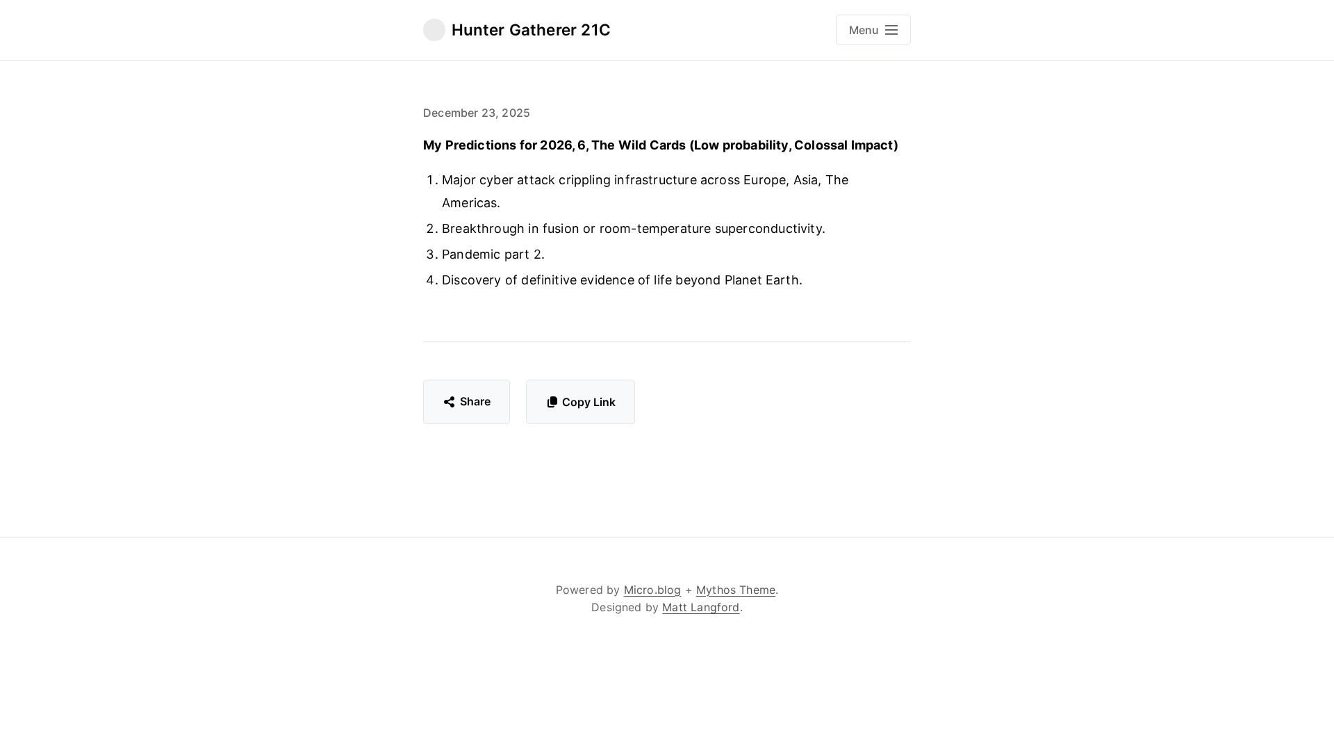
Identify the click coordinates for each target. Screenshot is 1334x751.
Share (475, 401)
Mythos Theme (735, 590)
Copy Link (589, 402)
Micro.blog (653, 590)
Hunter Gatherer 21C (531, 29)
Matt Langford (700, 607)
